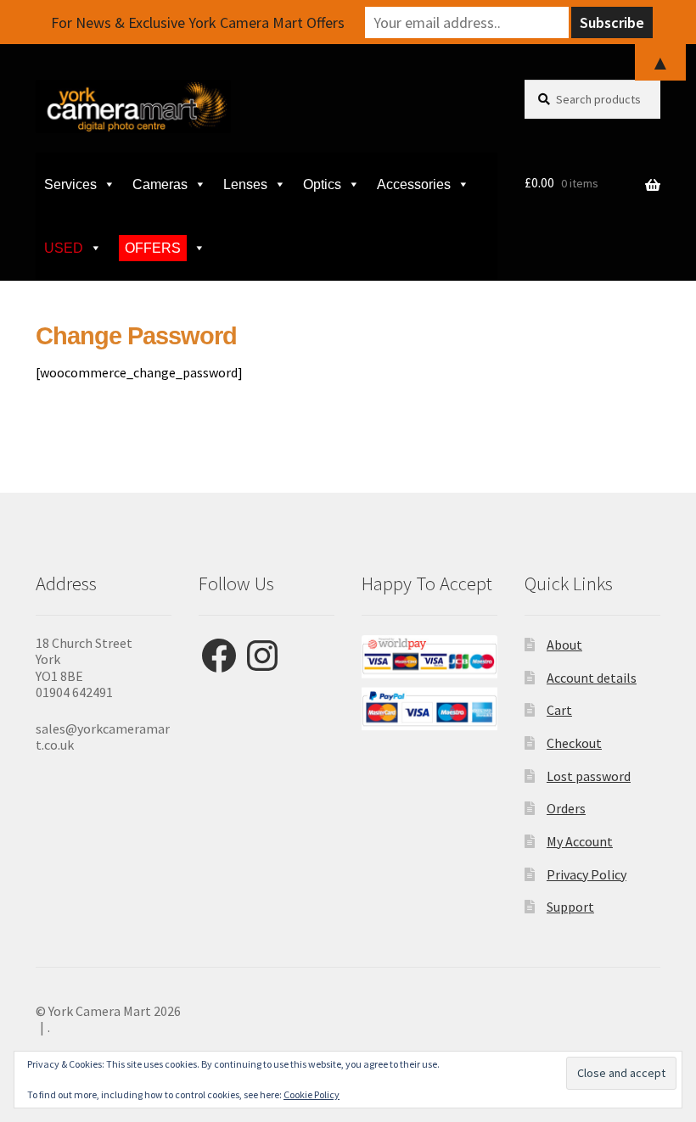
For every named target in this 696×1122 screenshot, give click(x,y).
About (564, 644)
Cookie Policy (311, 1094)
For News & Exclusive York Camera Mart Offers (198, 22)
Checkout (574, 742)
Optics (322, 184)
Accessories (414, 184)
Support (570, 906)
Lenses (245, 184)
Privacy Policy (586, 874)
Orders (566, 808)
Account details (592, 677)
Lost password (589, 776)
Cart (559, 709)
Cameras (160, 184)
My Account (580, 841)
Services (70, 184)
